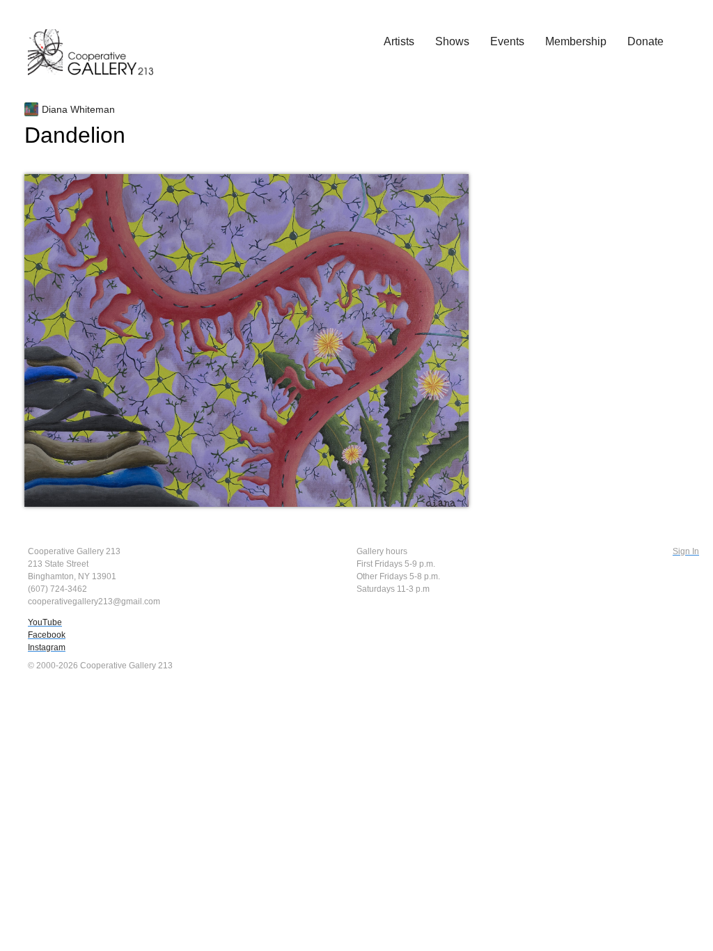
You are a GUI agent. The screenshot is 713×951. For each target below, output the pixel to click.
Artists (399, 41)
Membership (575, 41)
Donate (645, 41)
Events (507, 41)
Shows (452, 41)
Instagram (46, 647)
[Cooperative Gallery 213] (97, 42)
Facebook (46, 635)
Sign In (686, 551)
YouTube (45, 622)
